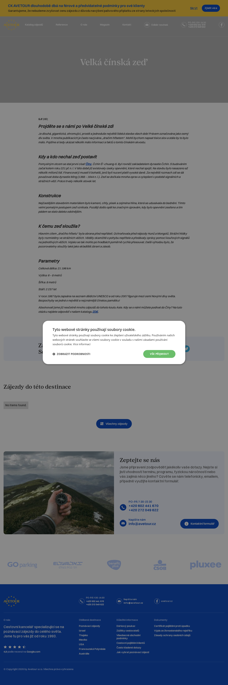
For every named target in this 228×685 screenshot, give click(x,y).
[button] (71, 354)
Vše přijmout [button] (159, 354)
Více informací (81, 344)
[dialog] (114, 342)
